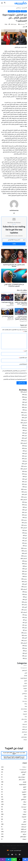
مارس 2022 (24, 512)
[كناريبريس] (20, 3)
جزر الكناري (18, 8)
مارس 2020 (24, 571)
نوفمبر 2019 (24, 582)
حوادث (25, 699)
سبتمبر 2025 (24, 420)
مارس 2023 (24, 482)
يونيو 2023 (24, 474)
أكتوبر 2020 (24, 553)
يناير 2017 (25, 630)
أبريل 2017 (25, 623)
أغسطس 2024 (24, 443)
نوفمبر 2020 (24, 551)
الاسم (25, 351)
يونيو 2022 (24, 505)
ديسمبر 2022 (24, 489)
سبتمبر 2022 (24, 497)
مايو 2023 (25, 476)
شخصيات (25, 714)
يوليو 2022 (24, 502)
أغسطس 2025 (24, 423)
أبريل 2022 (24, 510)
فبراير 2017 (24, 628)
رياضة (25, 704)
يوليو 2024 (24, 446)
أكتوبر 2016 (24, 638)
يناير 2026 (24, 410)
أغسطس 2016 (24, 643)
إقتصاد (25, 676)
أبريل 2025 (24, 433)
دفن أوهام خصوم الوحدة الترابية (7, 303)
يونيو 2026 (24, 397)
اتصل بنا (11, 850)
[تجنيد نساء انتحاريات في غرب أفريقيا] (7, 311)
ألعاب (25, 673)
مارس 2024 (24, 456)
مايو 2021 (25, 535)
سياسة (17, 11)
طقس (25, 722)
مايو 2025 (25, 430)
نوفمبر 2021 (24, 523)
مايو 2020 (25, 566)
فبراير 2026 (24, 407)
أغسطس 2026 (24, 392)
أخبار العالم (24, 670)
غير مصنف (24, 724)
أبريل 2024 (24, 453)
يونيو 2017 (24, 617)
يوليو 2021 (24, 530)
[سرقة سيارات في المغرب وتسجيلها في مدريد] (21, 297)
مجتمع (25, 734)
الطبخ (25, 681)
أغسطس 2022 (24, 500)
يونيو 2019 (24, 594)
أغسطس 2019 (24, 589)
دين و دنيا (25, 701)
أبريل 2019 (25, 599)
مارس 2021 (24, 541)
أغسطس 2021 (24, 528)
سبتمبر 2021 (24, 525)
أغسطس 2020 (24, 558)
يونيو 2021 (24, 533)
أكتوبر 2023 (24, 464)
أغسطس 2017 (24, 612)
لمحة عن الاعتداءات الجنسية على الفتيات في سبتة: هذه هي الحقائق (21, 317)
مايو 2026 (25, 400)
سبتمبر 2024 (24, 441)
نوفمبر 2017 (24, 605)
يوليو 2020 (24, 561)
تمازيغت (25, 688)
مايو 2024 (25, 451)
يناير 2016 (25, 658)
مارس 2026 (24, 405)
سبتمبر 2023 (24, 466)
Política (25, 665)
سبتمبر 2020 (24, 556)
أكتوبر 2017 (24, 607)
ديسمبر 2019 (24, 579)
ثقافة (25, 691)
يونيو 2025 (24, 428)
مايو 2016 (25, 651)
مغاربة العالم (11, 11)
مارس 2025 (24, 435)
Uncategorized (24, 668)
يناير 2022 (24, 517)
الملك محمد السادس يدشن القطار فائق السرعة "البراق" (14, 753)
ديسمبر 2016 (24, 633)
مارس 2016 (24, 656)
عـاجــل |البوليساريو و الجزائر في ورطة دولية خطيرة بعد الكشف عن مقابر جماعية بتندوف (14, 757)
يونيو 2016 (24, 648)
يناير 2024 (24, 461)
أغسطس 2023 (24, 469)
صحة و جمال (24, 719)
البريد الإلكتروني (23, 357)
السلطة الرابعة (24, 678)
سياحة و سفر (24, 709)
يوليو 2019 (24, 592)
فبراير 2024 (24, 459)
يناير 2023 (24, 487)
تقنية (25, 683)
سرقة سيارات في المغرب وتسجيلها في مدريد (21, 303)
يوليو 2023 (24, 471)
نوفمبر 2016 (24, 635)
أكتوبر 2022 (24, 494)
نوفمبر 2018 (24, 602)
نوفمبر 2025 (24, 415)
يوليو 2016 (24, 646)
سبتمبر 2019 (24, 587)
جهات (25, 696)
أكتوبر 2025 (24, 418)
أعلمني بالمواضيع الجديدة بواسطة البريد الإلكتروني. (14, 379)
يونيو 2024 (24, 448)
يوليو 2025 (24, 425)
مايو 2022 (25, 507)
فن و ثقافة (24, 729)
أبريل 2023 (24, 479)
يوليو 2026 (24, 394)
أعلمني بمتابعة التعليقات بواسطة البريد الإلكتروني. (14, 376)
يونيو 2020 (24, 564)
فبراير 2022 (24, 515)
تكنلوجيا (25, 686)
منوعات (25, 740)
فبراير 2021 (24, 543)
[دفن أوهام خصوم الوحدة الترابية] (7, 297)
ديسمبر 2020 (24, 548)
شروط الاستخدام (17, 850)
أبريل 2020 (24, 569)
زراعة (26, 706)
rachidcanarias (22, 24)
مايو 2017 (25, 620)
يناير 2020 (24, 576)
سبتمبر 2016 (24, 640)
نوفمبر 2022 (24, 492)
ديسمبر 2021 (24, 520)
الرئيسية (24, 8)
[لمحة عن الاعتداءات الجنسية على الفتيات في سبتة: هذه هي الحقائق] (21, 311)
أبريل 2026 (24, 402)
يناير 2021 (25, 546)
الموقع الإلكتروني (23, 364)
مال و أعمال (24, 732)
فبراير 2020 (24, 574)
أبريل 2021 (25, 538)
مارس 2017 (24, 625)
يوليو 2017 (24, 615)
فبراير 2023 (24, 484)
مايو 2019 (25, 597)
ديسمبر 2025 (24, 412)
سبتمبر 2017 (24, 610)
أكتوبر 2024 (24, 438)
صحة (26, 717)
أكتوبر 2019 (24, 584)
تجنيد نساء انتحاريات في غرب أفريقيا (7, 317)
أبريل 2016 (25, 653)
